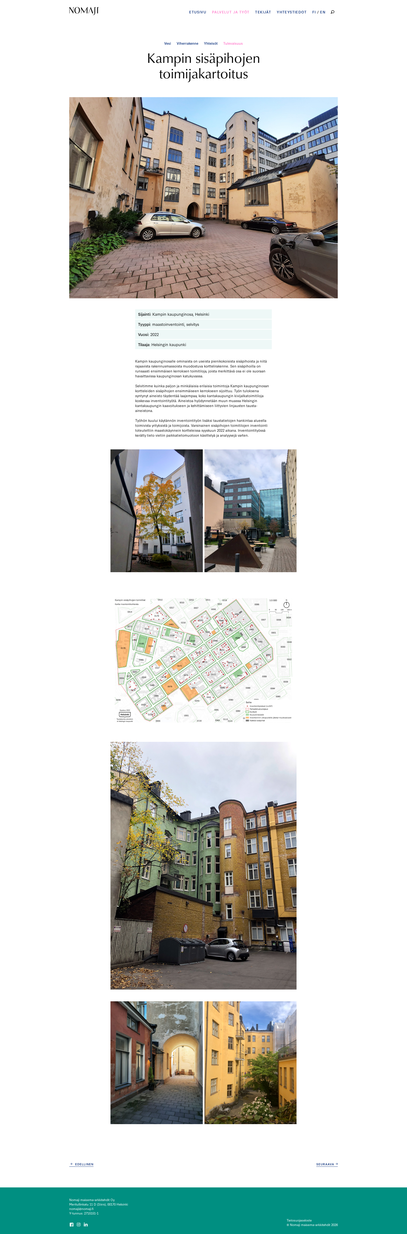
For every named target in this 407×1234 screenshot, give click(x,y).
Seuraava (325, 1164)
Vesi (167, 43)
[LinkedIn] (86, 1224)
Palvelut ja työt (230, 11)
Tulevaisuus (233, 43)
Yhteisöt (211, 43)
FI (314, 11)
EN (323, 11)
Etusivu (197, 11)
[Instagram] (79, 1224)
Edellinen (84, 1164)
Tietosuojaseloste (299, 1220)
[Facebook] (71, 1224)
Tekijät (263, 11)
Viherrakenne (187, 43)
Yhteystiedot (292, 11)
